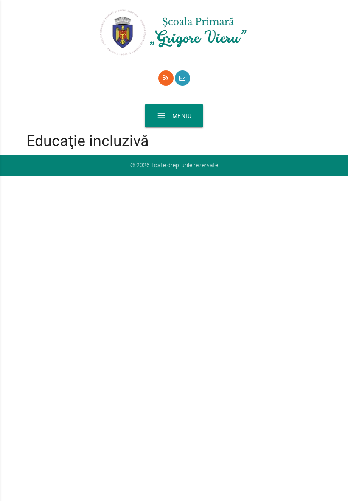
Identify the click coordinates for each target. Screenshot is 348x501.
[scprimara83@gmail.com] (182, 78)
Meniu (174, 116)
